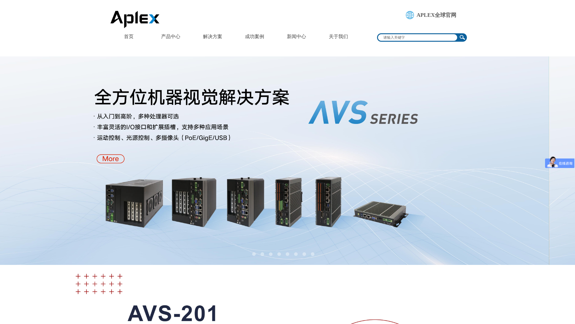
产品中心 (170, 36)
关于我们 (338, 36)
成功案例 (254, 36)
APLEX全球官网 (436, 15)
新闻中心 (296, 36)
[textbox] (418, 37)
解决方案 (212, 36)
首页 (129, 36)
